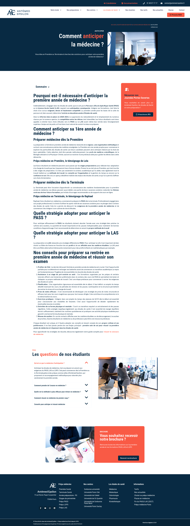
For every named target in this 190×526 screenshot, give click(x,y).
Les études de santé (117, 484)
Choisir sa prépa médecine (144, 495)
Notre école (55, 10)
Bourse (171, 10)
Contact (182, 10)
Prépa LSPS (63, 505)
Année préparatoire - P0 (68, 495)
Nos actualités (158, 10)
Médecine (113, 489)
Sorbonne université (92, 489)
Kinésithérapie (114, 501)
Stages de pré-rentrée (67, 498)
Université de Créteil (91, 495)
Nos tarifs (143, 10)
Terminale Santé (65, 492)
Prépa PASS (63, 501)
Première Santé (65, 489)
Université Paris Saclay (93, 506)
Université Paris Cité (92, 492)
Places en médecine (142, 498)
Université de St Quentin (93, 498)
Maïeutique (113, 492)
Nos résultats (130, 10)
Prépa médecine (64, 484)
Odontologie (114, 495)
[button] (62, 363)
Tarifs (136, 489)
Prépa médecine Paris (142, 505)
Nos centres (91, 10)
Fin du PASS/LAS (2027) (143, 501)
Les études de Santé (110, 10)
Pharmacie (113, 498)
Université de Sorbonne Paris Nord (93, 502)
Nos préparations (73, 10)
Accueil (114, 25)
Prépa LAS (63, 508)
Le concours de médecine (141, 25)
